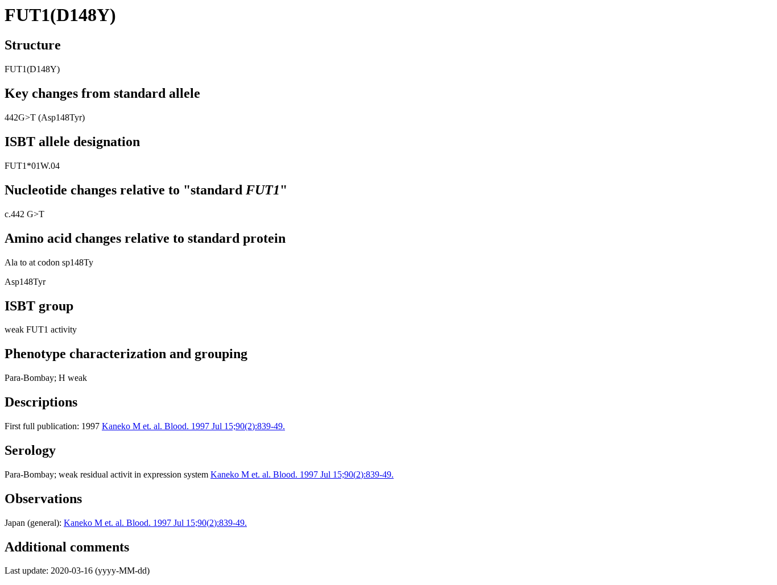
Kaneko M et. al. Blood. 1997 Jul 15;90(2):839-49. (193, 426)
